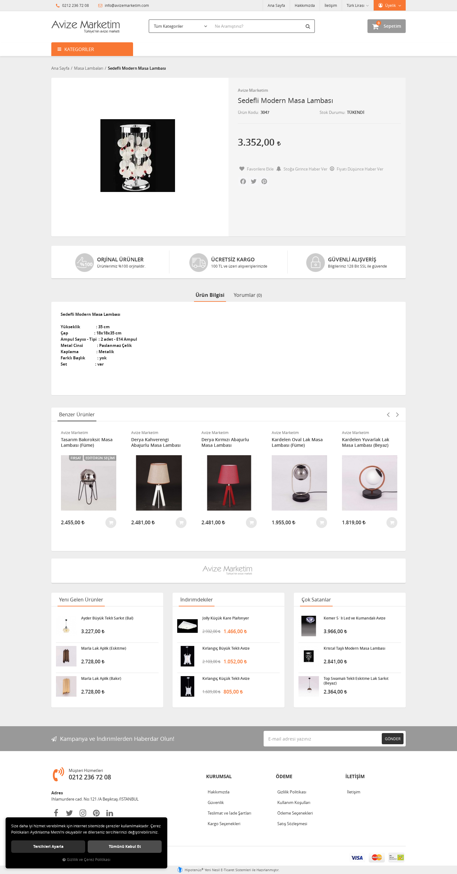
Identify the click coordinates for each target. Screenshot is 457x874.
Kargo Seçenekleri (224, 823)
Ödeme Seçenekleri (295, 813)
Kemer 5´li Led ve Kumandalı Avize (354, 618)
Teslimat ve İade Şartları (229, 813)
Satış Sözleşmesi (292, 823)
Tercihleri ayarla (48, 846)
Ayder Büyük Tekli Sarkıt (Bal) (107, 618)
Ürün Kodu (248, 112)
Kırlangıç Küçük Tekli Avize (226, 678)
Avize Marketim (253, 90)
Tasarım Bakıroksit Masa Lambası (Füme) (87, 442)
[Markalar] (228, 571)
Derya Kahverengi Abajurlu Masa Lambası (156, 442)
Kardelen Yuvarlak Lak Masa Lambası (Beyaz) (365, 442)
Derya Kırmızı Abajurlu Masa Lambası (225, 442)
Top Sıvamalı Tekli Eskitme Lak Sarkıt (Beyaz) (356, 680)
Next (397, 414)
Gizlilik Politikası (291, 792)
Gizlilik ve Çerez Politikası (88, 859)
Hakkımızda (305, 5)
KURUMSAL (219, 776)
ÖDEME (284, 776)
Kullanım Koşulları (293, 802)
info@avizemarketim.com (126, 5)
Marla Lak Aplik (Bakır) (101, 678)
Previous (388, 414)
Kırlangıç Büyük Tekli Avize (226, 648)
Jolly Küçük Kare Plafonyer (225, 618)
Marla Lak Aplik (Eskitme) (103, 648)
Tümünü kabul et (125, 846)
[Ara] (308, 26)
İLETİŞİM (355, 776)
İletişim (331, 5)
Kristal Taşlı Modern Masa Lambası (354, 648)
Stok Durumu (332, 112)
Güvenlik (216, 802)
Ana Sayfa (276, 5)
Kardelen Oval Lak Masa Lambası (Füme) (297, 442)
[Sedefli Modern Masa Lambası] (137, 155)
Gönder (392, 738)
